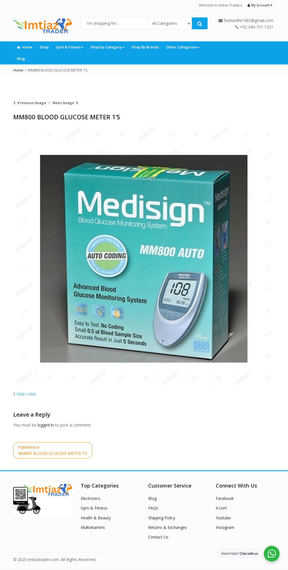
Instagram (225, 527)
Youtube (223, 517)
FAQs (153, 508)
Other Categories (182, 47)
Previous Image (31, 102)
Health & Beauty (96, 517)
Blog (21, 58)
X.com (221, 508)
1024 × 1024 (26, 394)
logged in (45, 425)
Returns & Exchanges (167, 527)
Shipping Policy (161, 517)
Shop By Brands (145, 47)
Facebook (225, 498)
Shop (44, 47)
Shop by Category (106, 47)
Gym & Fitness (69, 47)
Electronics (90, 498)
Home (27, 47)
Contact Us (158, 537)
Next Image (63, 102)
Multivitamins (93, 527)
